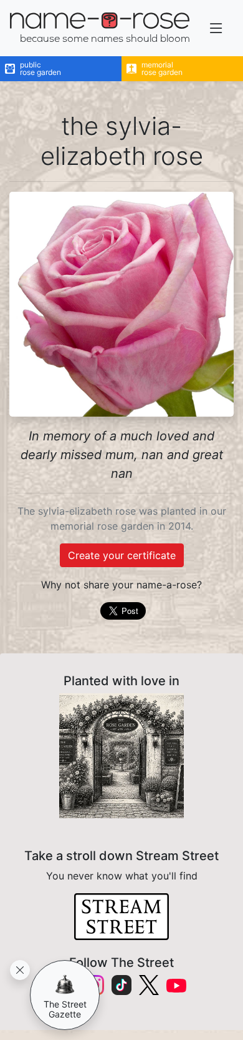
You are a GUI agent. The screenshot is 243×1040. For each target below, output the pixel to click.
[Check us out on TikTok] (121, 985)
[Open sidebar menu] (216, 28)
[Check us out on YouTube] (176, 985)
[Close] (20, 970)
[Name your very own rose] (121, 755)
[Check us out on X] (149, 985)
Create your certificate (122, 555)
